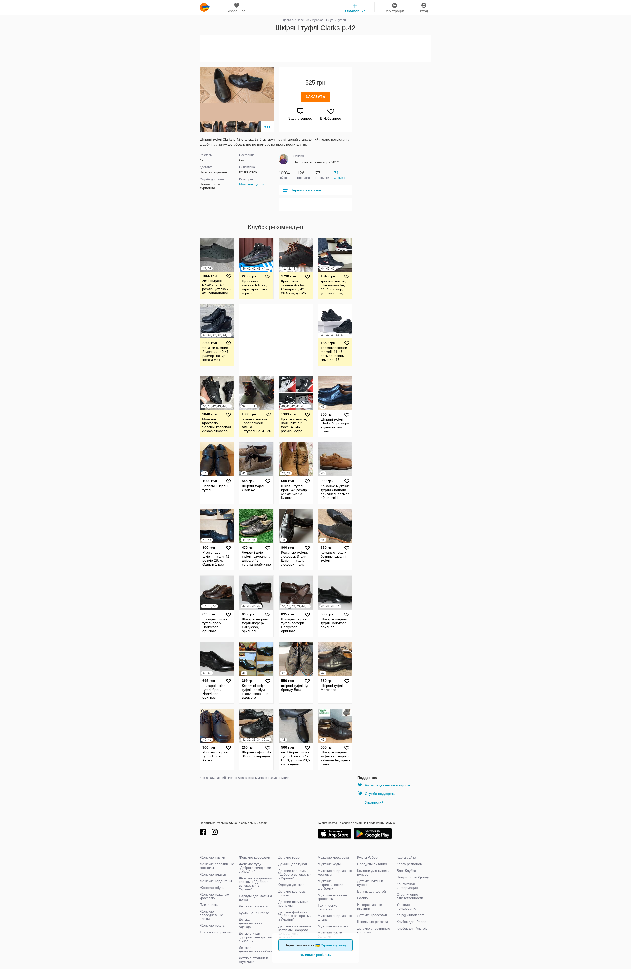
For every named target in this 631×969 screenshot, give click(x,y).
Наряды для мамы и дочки (255, 897)
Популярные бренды (413, 877)
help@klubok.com (410, 915)
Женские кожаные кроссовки (214, 896)
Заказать (315, 97)
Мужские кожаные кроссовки (332, 897)
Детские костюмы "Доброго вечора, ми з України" (295, 874)
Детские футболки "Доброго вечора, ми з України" (295, 915)
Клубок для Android (412, 928)
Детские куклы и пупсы (370, 883)
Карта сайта (406, 857)
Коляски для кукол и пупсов (373, 872)
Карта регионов (409, 864)
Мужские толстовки (333, 926)
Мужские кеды (329, 864)
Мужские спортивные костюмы (335, 872)
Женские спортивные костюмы (217, 866)
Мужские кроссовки (333, 857)
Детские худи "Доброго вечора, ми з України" (255, 937)
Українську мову (334, 945)
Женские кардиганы (216, 881)
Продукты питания (372, 864)
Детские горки (289, 857)
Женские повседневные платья (211, 915)
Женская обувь (212, 888)
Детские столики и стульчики (253, 960)
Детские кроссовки (372, 915)
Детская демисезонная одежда (250, 923)
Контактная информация (407, 886)
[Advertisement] (315, 48)
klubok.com (205, 7)
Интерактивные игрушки (369, 906)
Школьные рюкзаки (372, 922)
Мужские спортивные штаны (335, 917)
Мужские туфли (251, 184)
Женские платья (213, 874)
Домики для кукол (292, 864)
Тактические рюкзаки (216, 932)
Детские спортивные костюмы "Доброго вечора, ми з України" (294, 931)
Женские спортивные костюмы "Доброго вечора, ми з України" (256, 883)
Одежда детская (291, 885)
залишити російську (315, 955)
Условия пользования (407, 906)
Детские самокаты (253, 906)
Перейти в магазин (306, 190)
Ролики (362, 898)
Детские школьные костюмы (293, 903)
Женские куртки (212, 857)
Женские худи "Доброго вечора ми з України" (255, 867)
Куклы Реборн (368, 857)
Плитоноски (209, 905)
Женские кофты (212, 925)
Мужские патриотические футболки (330, 884)
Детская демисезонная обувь (255, 949)
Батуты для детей (371, 891)
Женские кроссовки (254, 857)
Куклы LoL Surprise (254, 913)
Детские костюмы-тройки (293, 893)
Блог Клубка (406, 871)
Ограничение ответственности (410, 896)
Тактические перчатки (327, 907)
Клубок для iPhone (411, 922)
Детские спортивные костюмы (373, 930)
